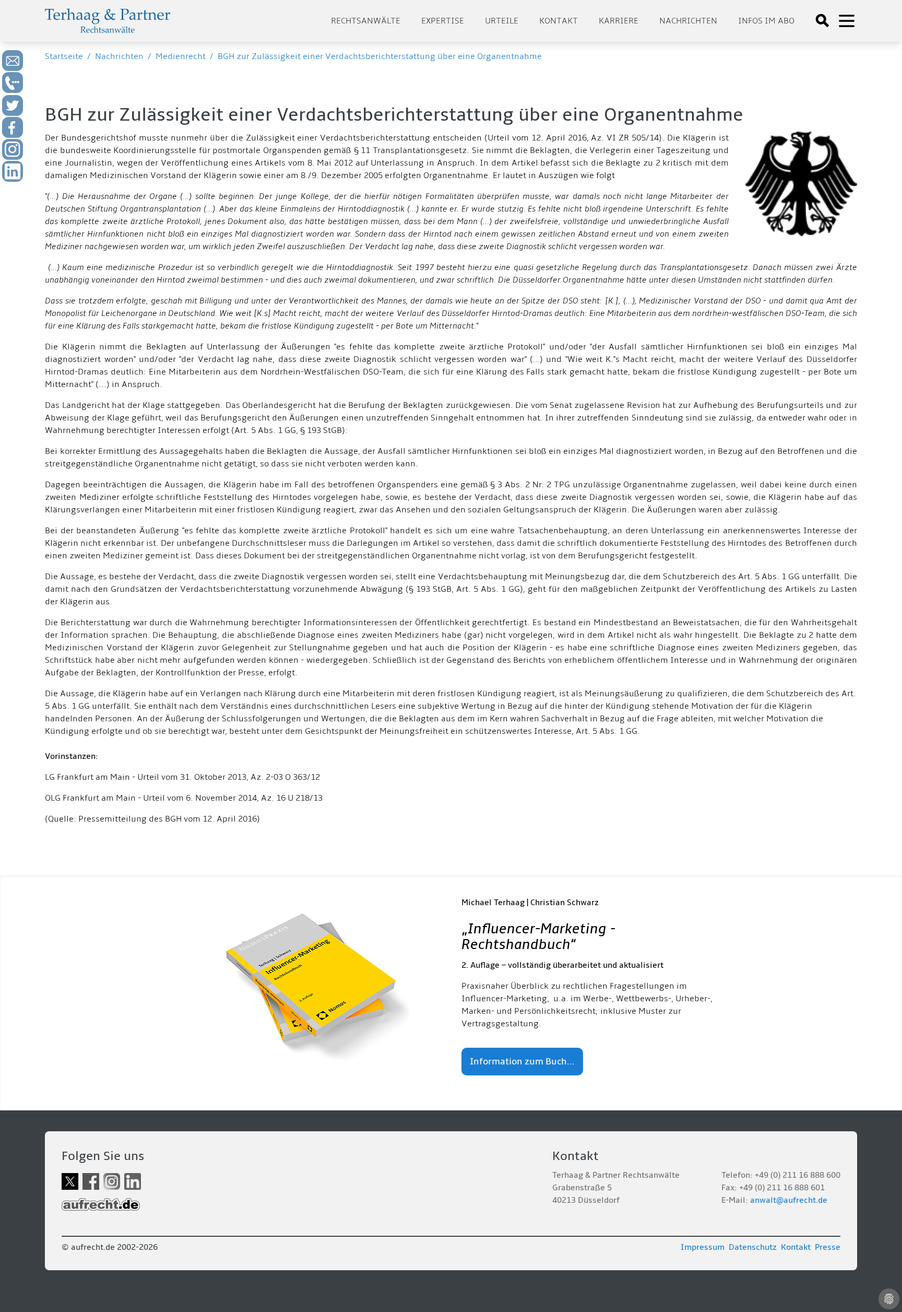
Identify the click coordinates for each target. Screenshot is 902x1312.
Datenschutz (753, 1247)
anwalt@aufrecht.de (788, 1200)
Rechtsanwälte (365, 21)
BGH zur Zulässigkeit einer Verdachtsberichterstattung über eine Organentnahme (380, 56)
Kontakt (558, 21)
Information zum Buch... (522, 1061)
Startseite (64, 56)
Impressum (703, 1247)
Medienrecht (181, 56)
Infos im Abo (766, 21)
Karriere (618, 21)
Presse (827, 1247)
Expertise (442, 21)
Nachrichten (688, 21)
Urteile (501, 21)
